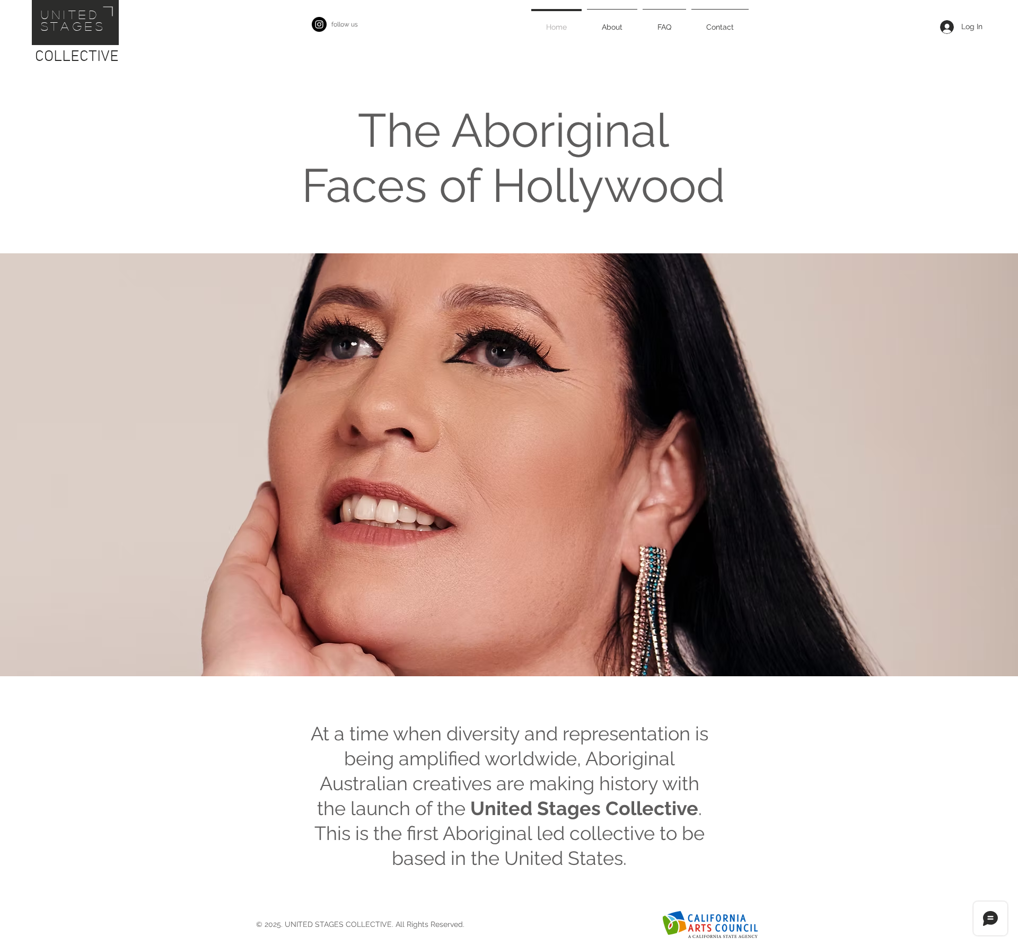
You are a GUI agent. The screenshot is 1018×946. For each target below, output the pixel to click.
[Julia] (513, 649)
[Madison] (494, 649)
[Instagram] (319, 24)
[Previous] (59, 465)
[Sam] (523, 649)
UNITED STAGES (73, 20)
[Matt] (504, 649)
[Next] (958, 465)
